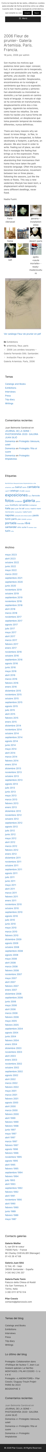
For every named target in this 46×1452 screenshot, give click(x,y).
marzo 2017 (11, 640)
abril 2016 (10, 675)
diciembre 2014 (13, 725)
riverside (20, 523)
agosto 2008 (11, 955)
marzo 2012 (11, 846)
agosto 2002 (11, 1075)
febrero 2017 (11, 644)
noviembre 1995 (13, 1157)
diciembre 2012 (13, 811)
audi (13, 487)
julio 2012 (10, 830)
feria (29, 496)
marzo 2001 (11, 1095)
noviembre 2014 (13, 729)
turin (7, 530)
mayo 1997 (10, 1133)
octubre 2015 (12, 698)
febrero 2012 (11, 850)
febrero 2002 (12, 1087)
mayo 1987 (10, 1219)
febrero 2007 (12, 986)
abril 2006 (10, 1009)
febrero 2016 (11, 683)
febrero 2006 (12, 1017)
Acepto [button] (27, 13)
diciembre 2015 (13, 690)
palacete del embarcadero (23, 516)
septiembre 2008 (14, 951)
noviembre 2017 (13, 617)
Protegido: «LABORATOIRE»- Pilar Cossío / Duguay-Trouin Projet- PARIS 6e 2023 (22, 1381)
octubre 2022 (12, 562)
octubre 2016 (12, 655)
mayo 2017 (10, 632)
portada (10, 523)
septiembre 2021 (13, 578)
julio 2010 (10, 920)
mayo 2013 (10, 795)
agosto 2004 (11, 1032)
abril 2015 (10, 714)
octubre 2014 (12, 733)
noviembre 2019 (13, 589)
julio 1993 (10, 1180)
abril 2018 (10, 609)
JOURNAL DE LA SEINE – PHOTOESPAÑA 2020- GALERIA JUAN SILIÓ (21, 434)
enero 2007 (11, 990)
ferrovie (36, 495)
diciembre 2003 (13, 1048)
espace (27, 491)
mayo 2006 (11, 1005)
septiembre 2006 (14, 997)
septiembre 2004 (14, 1028)
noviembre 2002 (13, 1063)
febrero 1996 (12, 1153)
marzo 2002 (11, 1083)
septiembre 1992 (13, 1188)
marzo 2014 (11, 756)
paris (25, 345)
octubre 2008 (12, 947)
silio (19, 527)
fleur (20, 345)
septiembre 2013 (13, 780)
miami (38, 509)
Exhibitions (12, 342)
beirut (18, 487)
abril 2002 (10, 1079)
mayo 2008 (11, 958)
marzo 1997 (11, 1141)
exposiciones (16, 495)
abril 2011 (10, 889)
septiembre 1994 (14, 1172)
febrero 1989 (11, 1215)
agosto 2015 (11, 706)
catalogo (14, 490)
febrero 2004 (12, 1040)
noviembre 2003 (13, 1052)
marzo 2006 (11, 1013)
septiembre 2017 (13, 621)
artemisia (11, 345)
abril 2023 (10, 558)
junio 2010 (10, 924)
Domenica (10, 441)
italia (7, 508)
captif (7, 491)
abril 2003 (10, 1056)
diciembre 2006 (13, 994)
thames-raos (32, 527)
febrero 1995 (11, 1168)
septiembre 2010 (13, 912)
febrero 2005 (12, 1025)
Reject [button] (36, 13)
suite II (25, 527)
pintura (29, 519)
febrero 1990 (12, 1207)
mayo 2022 (11, 570)
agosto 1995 (11, 1161)
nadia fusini (27, 512)
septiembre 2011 (13, 869)
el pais (22, 491)
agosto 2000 (11, 1102)
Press (8, 395)
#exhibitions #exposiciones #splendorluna (19, 483)
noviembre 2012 (13, 815)
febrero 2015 (11, 718)
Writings (9, 403)
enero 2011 (10, 900)
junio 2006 (10, 1001)
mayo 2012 (10, 838)
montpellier (18, 512)
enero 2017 (11, 648)
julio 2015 (10, 710)
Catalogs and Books (15, 384)
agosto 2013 (11, 784)
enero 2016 (11, 686)
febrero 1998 (11, 1126)
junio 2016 (10, 667)
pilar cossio (22, 519)
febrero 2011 (11, 896)
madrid (33, 509)
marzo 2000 (11, 1110)
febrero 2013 (11, 803)
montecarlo (9, 512)
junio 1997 (10, 1129)
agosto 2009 (11, 943)
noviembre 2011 (13, 861)
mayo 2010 (10, 927)
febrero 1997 (11, 1145)
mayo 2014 (10, 749)
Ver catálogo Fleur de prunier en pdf (22, 334)
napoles (9, 515)
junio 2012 (10, 834)
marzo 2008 (11, 966)
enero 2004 (11, 1044)
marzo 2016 (11, 679)
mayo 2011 (10, 885)
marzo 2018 (11, 613)
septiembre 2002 (14, 1071)
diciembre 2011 (13, 857)
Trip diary (10, 399)
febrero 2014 (11, 760)
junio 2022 (10, 566)
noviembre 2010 (13, 904)
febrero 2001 (11, 1098)
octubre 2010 (12, 908)
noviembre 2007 (13, 974)
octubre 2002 (12, 1067)
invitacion (33, 505)
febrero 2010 (11, 935)
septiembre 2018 (13, 605)
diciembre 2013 (13, 768)
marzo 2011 (11, 892)
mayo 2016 (10, 671)
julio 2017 (10, 628)
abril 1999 (10, 1118)
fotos (9, 500)
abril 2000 (10, 1106)
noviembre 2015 (13, 694)
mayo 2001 (10, 1091)
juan (17, 509)
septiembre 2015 (13, 702)
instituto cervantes (19, 505)
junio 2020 (10, 585)
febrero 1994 (12, 1176)
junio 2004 (10, 1036)
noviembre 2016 (13, 652)
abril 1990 (10, 1203)
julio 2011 (10, 877)
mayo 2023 (11, 554)
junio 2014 (10, 745)
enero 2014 (11, 764)
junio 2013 (10, 791)
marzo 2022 (11, 574)
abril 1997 (10, 1137)
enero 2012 (11, 854)
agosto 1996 (11, 1149)
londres (27, 509)
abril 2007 (10, 982)
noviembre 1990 (13, 1199)
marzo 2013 (11, 799)
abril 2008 (10, 962)
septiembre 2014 (13, 737)
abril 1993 (10, 1184)
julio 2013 (10, 788)
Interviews (10, 391)
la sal (21, 508)
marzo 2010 (11, 931)
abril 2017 (10, 636)
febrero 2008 (12, 970)
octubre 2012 (12, 819)
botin (24, 487)
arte (34, 483)
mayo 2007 (11, 978)
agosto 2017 (11, 624)
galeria (29, 500)
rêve (27, 523)
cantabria (33, 487)
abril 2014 (10, 753)
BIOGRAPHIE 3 (12, 1389)
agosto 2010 (11, 916)
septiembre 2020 (14, 582)
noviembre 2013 (13, 772)
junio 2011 (10, 881)
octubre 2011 (11, 865)
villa (12, 531)
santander (11, 527)
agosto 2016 (11, 663)
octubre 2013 (12, 776)
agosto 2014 (11, 741)
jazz (13, 508)
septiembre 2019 (13, 597)
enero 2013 (11, 807)
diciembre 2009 (13, 939)
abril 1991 (10, 1196)
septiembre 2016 (13, 659)
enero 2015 (11, 722)
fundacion (18, 501)
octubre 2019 (12, 593)
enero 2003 (11, 1059)
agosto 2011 (11, 873)
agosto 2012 (11, 826)
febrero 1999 (12, 1122)
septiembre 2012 (13, 823)
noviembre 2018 (13, 601)
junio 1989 (10, 1211)
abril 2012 (10, 842)
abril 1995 (10, 1164)
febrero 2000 (12, 1114)
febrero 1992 (11, 1192)
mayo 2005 (11, 1021)
